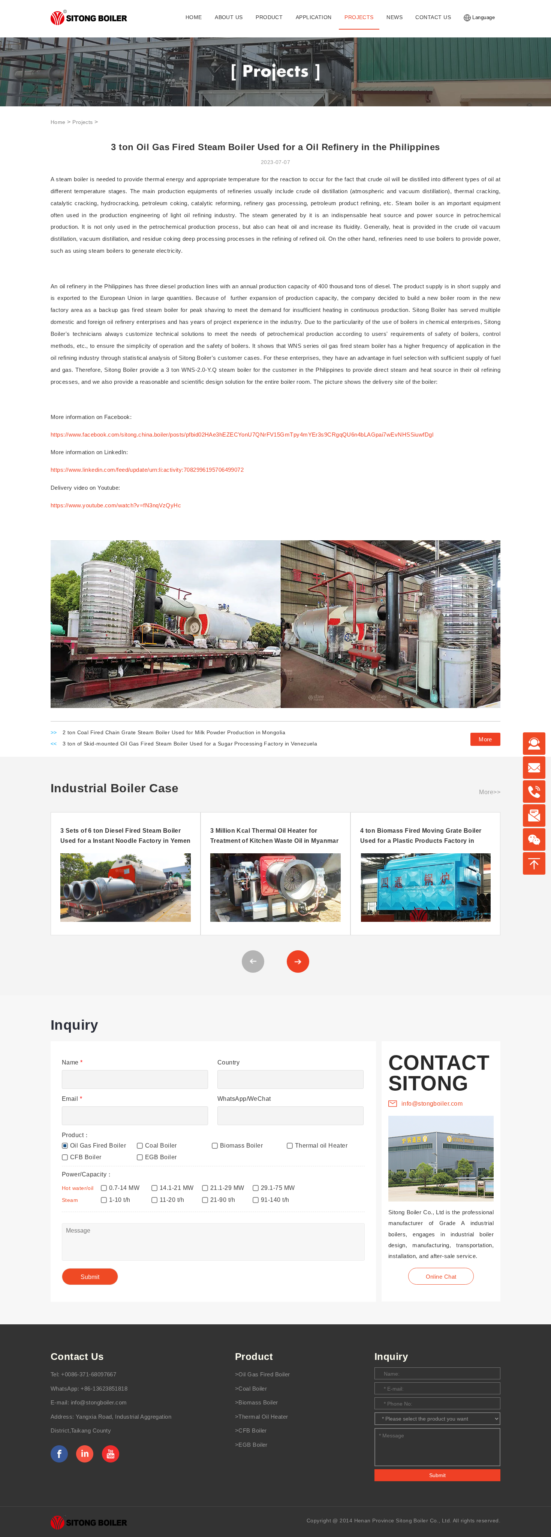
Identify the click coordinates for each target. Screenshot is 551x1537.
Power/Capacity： (87, 1174)
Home (58, 122)
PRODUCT (269, 17)
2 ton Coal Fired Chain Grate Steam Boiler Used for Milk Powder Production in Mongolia (174, 732)
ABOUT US (229, 17)
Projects (82, 122)
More (485, 739)
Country (228, 1062)
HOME (194, 17)
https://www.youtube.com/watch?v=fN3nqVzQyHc (116, 505)
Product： (76, 1135)
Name (72, 1062)
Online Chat (441, 1276)
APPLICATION (314, 17)
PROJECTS (359, 17)
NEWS (394, 17)
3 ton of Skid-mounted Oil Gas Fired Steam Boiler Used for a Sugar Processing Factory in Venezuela (190, 744)
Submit (437, 1475)
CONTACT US (433, 17)
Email (72, 1099)
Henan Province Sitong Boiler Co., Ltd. (403, 1521)
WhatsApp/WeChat (244, 1099)
